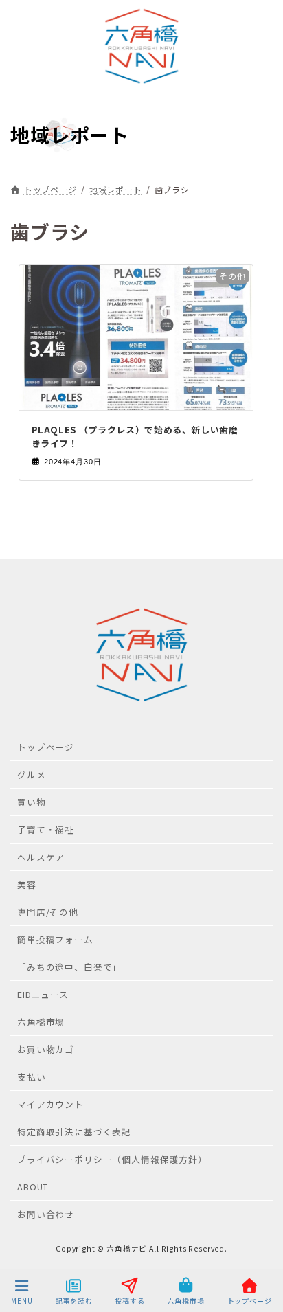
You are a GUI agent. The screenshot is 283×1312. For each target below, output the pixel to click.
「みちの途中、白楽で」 (69, 966)
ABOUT (32, 1186)
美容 (26, 884)
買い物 (31, 801)
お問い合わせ (45, 1214)
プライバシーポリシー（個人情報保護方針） (112, 1159)
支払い (31, 1076)
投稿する (129, 1300)
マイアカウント (50, 1104)
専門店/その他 (47, 911)
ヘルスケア (41, 856)
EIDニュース (43, 994)
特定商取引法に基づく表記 (74, 1131)
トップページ (45, 747)
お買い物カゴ (45, 1049)
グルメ (31, 774)
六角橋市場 (41, 1021)
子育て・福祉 (45, 829)
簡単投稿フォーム (55, 939)
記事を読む (74, 1300)
